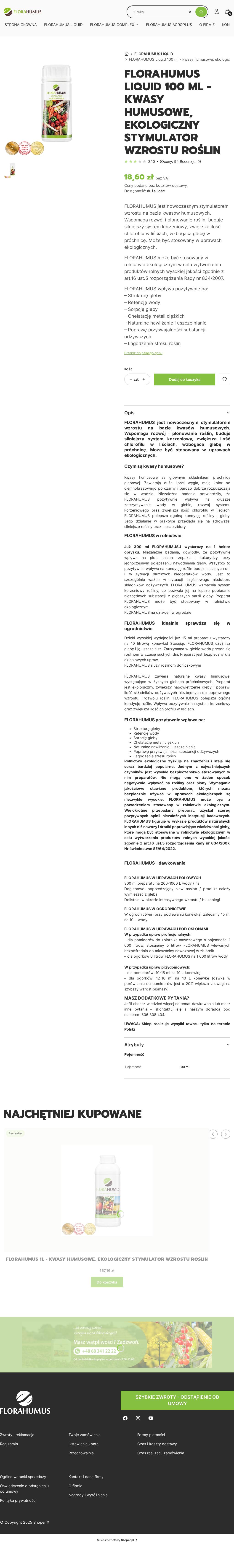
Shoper (39, 1522)
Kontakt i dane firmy (86, 1476)
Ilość (128, 369)
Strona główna (126, 54)
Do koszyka (107, 1282)
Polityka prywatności (18, 1500)
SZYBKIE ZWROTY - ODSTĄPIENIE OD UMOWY (177, 1400)
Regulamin (9, 1444)
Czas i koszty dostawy (157, 1444)
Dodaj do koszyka (184, 379)
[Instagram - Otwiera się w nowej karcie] (138, 1418)
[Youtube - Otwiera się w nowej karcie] (150, 1418)
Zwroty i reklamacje (17, 1434)
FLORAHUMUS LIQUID (153, 54)
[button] (201, 12)
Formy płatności (151, 1434)
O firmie (75, 1486)
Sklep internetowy (115, 1540)
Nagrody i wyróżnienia (88, 1495)
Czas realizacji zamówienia (160, 1453)
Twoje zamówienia (85, 1434)
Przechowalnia (81, 1453)
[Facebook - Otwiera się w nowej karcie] (125, 1418)
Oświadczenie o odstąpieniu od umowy (24, 1489)
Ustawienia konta (83, 1444)
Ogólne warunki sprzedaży (23, 1476)
